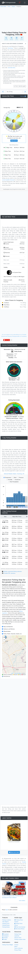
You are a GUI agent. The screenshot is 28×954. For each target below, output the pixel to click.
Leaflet (12, 673)
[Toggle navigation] (25, 2)
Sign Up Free (14, 140)
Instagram (6, 935)
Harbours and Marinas (9, 629)
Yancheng (10, 48)
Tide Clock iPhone (19, 928)
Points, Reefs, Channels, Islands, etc (13, 633)
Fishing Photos (6, 925)
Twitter (5, 939)
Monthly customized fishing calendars (12, 571)
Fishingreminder (10, 2)
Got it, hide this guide (20, 86)
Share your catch (14, 852)
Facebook (6, 934)
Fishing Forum (5, 923)
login (7, 909)
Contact (16, 944)
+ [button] (4, 637)
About (15, 946)
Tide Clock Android (20, 927)
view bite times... (12, 67)
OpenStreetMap (18, 673)
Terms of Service (18, 948)
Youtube (5, 937)
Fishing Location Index (20, 939)
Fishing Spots (3, 6)
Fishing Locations (6, 920)
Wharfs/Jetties (7, 631)
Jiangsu (13, 6)
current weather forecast (8, 179)
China (9, 6)
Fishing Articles (6, 927)
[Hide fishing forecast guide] (25, 44)
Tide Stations (5, 921)
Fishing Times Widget (7, 944)
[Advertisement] (14, 19)
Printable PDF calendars (9, 573)
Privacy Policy (17, 950)
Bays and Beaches (8, 626)
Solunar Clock (17, 937)
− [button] (4, 640)
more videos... (22, 900)
